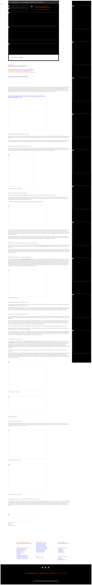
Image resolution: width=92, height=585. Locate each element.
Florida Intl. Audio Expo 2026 (41, 548)
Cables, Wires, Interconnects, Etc (22, 557)
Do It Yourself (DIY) (20, 552)
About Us (59, 557)
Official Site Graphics (62, 559)
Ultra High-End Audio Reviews (22, 558)
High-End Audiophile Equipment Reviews (24, 543)
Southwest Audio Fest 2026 (41, 543)
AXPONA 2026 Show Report (41, 546)
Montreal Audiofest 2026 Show (41, 547)
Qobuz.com (14, 525)
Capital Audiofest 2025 (40, 549)
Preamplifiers (19, 553)
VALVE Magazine (61, 552)
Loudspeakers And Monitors (22, 555)
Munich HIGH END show (26, 259)
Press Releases (60, 558)
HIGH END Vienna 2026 (40, 544)
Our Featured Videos (40, 557)
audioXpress (60, 548)
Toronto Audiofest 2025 (40, 550)
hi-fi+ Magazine (61, 549)
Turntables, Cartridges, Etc (21, 549)
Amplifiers (18, 554)
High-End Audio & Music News (63, 543)
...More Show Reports (40, 552)
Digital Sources (19, 551)
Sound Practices (61, 551)
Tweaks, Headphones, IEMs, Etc (22, 556)
